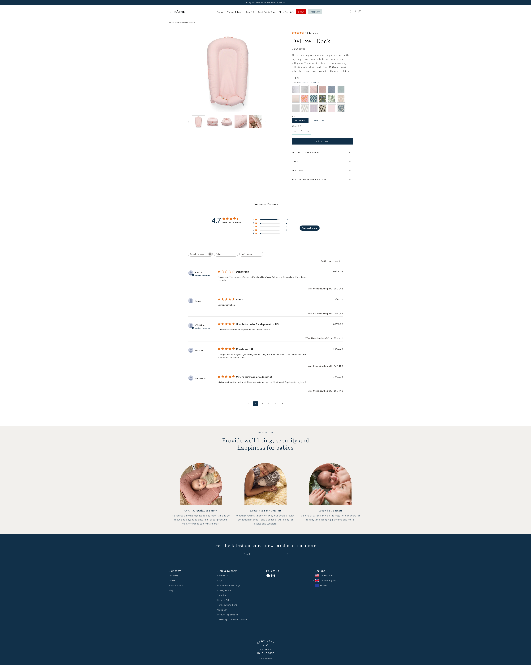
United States (327, 575)
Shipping (221, 595)
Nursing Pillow (234, 12)
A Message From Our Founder (232, 619)
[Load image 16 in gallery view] (255, 121)
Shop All (250, 12)
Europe (323, 585)
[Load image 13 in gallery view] (212, 121)
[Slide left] (188, 122)
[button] (350, 12)
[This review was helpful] (332, 338)
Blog (171, 590)
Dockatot (269, 659)
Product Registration (227, 614)
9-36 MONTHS (318, 121)
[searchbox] (198, 254)
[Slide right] (265, 122)
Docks (220, 12)
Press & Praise (176, 585)
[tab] (322, 152)
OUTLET (315, 12)
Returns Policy (224, 600)
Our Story (173, 575)
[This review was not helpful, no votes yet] (340, 366)
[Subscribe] (287, 554)
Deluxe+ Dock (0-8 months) (185, 22)
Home (171, 22)
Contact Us (222, 575)
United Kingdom (328, 580)
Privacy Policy (224, 590)
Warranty (222, 610)
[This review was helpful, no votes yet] (335, 313)
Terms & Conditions (227, 605)
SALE (301, 12)
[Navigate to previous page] (249, 403)
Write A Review (309, 228)
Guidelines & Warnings (228, 585)
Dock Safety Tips (266, 12)
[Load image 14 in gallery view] (226, 121)
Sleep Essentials (286, 12)
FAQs (219, 580)
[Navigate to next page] (282, 403)
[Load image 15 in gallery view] (241, 121)
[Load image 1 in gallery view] (198, 121)
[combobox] (226, 254)
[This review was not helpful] (340, 288)
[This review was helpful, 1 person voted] (335, 288)
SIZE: (294, 116)
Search (172, 580)
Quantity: (296, 126)
